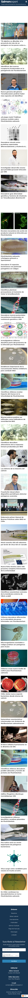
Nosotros (23, 4)
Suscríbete (14, 961)
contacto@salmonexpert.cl (14, 985)
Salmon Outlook (14, 925)
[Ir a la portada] (12, 2)
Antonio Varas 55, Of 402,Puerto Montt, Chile (14, 993)
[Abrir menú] (26, 1)
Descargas (14, 931)
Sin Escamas (17, 4)
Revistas (11, 4)
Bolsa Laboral (5, 4)
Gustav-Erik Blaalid (14, 973)
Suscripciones (14, 919)
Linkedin (14, 934)
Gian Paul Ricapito (14, 979)
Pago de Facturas (14, 928)
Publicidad (14, 922)
